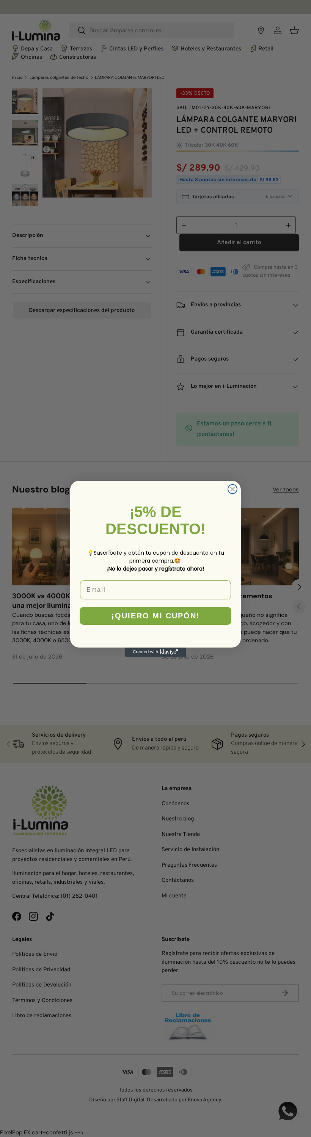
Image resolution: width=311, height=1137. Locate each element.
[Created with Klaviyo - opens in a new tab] (155, 652)
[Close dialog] (232, 489)
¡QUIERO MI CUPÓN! (156, 616)
